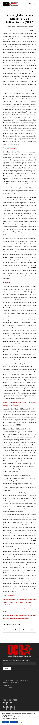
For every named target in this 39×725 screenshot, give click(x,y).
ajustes (15, 718)
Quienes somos (7, 685)
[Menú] (33, 3)
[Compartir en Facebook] (7, 629)
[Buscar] (29, 3)
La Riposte (11, 595)
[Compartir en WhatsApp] (24, 629)
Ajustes (22, 722)
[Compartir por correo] (32, 629)
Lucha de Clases (29, 26)
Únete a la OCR (7, 688)
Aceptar (5, 722)
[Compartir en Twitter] (15, 629)
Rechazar (14, 722)
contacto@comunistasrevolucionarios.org (17, 605)
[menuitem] (29, 3)
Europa (20, 26)
